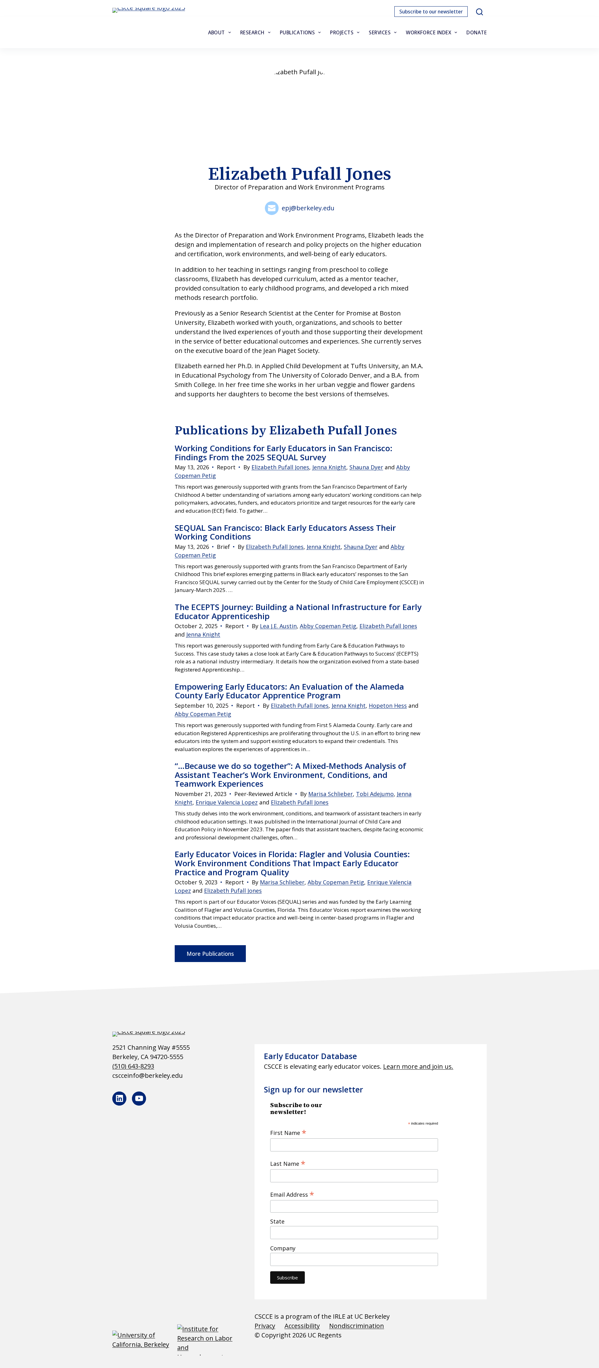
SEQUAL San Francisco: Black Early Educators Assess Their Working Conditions (285, 532)
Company (282, 1248)
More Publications (210, 953)
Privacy (265, 1326)
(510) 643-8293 (133, 1066)
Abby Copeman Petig (328, 626)
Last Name (287, 1163)
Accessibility (302, 1326)
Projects (341, 32)
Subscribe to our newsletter (431, 11)
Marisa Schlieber (330, 794)
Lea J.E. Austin (278, 626)
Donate (476, 32)
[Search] (479, 11)
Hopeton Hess (388, 705)
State (277, 1221)
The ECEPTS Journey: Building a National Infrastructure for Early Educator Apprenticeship (298, 611)
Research (252, 32)
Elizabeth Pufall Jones (280, 467)
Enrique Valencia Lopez (227, 802)
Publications (297, 32)
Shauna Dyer (366, 467)
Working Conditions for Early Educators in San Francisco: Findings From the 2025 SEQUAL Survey (283, 452)
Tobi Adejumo (375, 794)
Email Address (292, 1194)
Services (380, 32)
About (216, 32)
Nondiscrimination (356, 1326)
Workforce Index (428, 32)
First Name (288, 1132)
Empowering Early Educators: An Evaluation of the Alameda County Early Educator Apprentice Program (289, 691)
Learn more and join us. (418, 1066)
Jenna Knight (329, 467)
